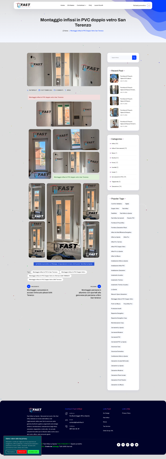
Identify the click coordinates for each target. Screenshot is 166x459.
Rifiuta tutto (22, 452)
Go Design (106, 413)
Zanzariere (115, 186)
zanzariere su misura (117, 385)
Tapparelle (115, 182)
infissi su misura (115, 256)
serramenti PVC (115, 337)
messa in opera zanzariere (119, 294)
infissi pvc (126, 237)
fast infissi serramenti (117, 218)
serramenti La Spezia (117, 327)
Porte (113, 163)
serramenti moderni (117, 332)
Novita (114, 158)
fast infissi (125, 208)
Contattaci (81, 5)
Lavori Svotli (98, 5)
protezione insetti (116, 308)
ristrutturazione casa (117, 323)
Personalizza (11, 452)
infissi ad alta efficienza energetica (121, 232)
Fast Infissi (106, 417)
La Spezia (114, 289)
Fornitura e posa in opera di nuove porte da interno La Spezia (128, 123)
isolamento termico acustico (119, 285)
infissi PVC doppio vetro (118, 247)
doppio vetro (115, 208)
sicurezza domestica (117, 351)
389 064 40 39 (74, 429)
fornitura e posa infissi (117, 223)
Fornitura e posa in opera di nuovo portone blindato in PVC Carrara (128, 89)
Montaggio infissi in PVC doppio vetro (73, 272)
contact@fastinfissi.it (76, 422)
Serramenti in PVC (117, 177)
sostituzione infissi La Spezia (119, 356)
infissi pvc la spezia (117, 251)
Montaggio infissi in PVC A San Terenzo (45, 272)
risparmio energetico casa (119, 318)
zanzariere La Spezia (117, 366)
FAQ (90, 5)
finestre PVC (131, 218)
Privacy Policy (126, 413)
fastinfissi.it (33, 90)
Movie (105, 422)
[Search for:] (123, 57)
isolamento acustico (117, 275)
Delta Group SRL (108, 431)
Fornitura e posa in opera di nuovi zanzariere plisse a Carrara (126, 111)
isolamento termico (117, 280)
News (113, 153)
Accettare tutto (33, 452)
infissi (69, 90)
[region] (22, 446)
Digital (127, 204)
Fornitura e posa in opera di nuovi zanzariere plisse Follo (127, 100)
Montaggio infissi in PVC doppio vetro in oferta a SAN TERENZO (49, 276)
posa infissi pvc (128, 304)
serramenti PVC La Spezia (118, 342)
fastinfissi (114, 213)
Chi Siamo (70, 5)
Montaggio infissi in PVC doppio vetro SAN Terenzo (45, 279)
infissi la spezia (115, 237)
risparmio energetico (117, 313)
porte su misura (115, 304)
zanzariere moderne (117, 370)
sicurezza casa (115, 347)
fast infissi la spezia (126, 213)
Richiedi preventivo (139, 5)
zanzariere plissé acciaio (118, 375)
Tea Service (106, 426)
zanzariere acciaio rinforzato (120, 361)
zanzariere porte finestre (118, 380)
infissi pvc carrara (116, 242)
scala (113, 172)
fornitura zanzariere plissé (119, 227)
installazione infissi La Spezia (119, 261)
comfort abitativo (116, 204)
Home (63, 5)
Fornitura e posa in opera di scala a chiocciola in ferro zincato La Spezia (126, 77)
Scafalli (114, 167)
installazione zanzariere (118, 270)
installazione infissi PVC (118, 266)
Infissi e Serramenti (118, 148)
